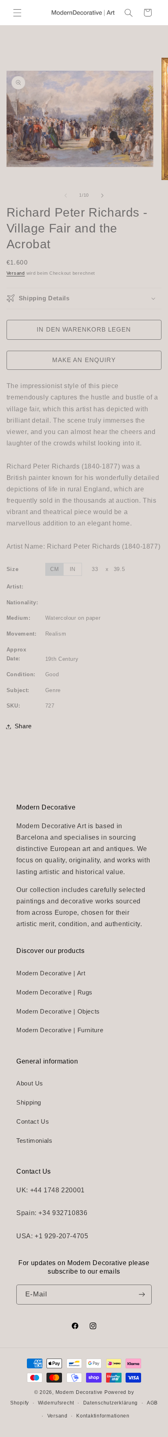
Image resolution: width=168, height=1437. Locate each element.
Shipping (28, 1102)
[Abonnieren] (142, 1295)
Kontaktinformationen (103, 1415)
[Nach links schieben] (66, 195)
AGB (152, 1402)
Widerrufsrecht (56, 1402)
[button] (17, 12)
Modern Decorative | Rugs (54, 992)
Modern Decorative (79, 1392)
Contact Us (32, 1121)
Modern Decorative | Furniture (59, 1030)
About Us (29, 1083)
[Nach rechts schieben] (102, 195)
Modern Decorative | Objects (58, 1011)
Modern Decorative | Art (51, 973)
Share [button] (23, 726)
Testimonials (34, 1140)
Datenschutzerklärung (110, 1402)
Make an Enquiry (84, 360)
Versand (16, 273)
